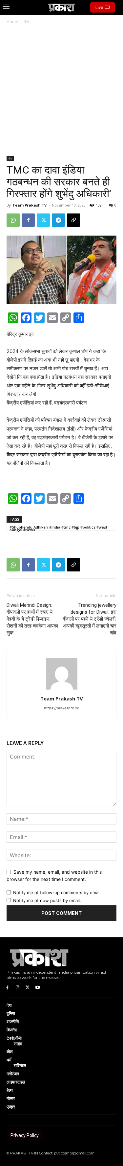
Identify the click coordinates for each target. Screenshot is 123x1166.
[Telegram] (58, 220)
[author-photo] (61, 689)
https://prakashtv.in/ (61, 708)
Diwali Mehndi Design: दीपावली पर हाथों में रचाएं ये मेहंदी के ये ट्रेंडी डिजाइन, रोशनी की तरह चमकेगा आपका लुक (32, 619)
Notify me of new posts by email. (47, 900)
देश (26, 21)
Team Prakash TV (29, 205)
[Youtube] (37, 987)
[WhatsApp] (13, 220)
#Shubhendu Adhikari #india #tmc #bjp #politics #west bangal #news (58, 528)
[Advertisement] (61, 90)
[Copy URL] (73, 220)
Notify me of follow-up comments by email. (57, 892)
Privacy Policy (24, 1135)
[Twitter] (43, 220)
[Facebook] (28, 220)
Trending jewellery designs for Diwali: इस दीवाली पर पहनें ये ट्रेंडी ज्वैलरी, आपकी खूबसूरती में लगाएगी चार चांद (89, 619)
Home (12, 21)
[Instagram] (17, 987)
